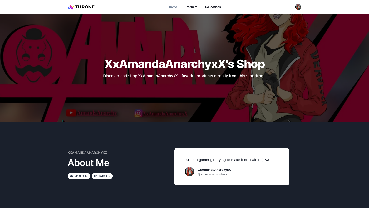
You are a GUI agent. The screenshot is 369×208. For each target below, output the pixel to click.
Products (191, 7)
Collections (213, 7)
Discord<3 (81, 175)
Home (173, 7)
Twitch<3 (104, 175)
